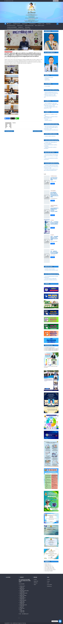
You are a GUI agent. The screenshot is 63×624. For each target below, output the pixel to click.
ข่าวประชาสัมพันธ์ (53, 190)
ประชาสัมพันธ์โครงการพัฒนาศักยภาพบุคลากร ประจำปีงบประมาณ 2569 (54, 194)
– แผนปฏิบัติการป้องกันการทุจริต (49, 268)
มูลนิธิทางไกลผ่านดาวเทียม (29, 25)
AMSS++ (35, 584)
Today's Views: (47, 565)
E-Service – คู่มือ (41, 23)
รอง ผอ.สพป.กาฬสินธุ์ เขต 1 (50, 52)
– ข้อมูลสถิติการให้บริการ (48, 120)
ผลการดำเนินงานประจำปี (11, 25)
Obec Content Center (39, 25)
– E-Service (46, 119)
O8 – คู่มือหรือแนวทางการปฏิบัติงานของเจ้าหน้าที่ (54, 252)
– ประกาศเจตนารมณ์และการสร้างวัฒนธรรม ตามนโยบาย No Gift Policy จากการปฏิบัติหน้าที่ (51, 156)
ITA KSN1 (35, 579)
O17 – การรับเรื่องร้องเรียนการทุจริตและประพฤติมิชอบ (54, 223)
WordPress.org (49, 586)
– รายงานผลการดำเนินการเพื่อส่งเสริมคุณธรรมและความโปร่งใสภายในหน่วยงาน (50, 279)
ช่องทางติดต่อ (27, 27)
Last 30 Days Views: (48, 568)
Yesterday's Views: (48, 566)
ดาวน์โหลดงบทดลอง (54, 176)
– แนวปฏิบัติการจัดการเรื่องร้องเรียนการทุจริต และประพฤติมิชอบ (50, 143)
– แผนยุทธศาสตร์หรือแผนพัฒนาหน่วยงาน (51, 92)
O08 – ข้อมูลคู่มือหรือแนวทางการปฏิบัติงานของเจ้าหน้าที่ (54, 238)
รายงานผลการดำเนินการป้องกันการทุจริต (51, 270)
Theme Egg (24, 623)
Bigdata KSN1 (36, 581)
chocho (12, 57)
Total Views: (47, 570)
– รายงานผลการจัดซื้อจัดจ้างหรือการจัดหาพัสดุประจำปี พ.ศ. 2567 (51, 107)
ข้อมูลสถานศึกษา (20, 25)
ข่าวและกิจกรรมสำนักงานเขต (8, 51)
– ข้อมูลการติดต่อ (47, 79)
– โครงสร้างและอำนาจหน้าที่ (48, 77)
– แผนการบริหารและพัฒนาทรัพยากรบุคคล (51, 126)
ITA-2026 (52, 220)
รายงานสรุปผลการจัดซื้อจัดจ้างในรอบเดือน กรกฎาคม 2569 (54, 210)
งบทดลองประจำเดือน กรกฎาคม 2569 (53, 178)
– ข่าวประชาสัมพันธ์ (47, 86)
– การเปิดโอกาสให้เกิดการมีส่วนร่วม (49, 136)
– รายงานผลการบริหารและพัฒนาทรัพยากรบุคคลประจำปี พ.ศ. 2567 (51, 128)
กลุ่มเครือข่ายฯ (20, 27)
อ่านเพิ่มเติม (52, 183)
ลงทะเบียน (48, 579)
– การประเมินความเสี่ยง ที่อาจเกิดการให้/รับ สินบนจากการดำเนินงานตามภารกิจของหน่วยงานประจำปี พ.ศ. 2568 (51, 166)
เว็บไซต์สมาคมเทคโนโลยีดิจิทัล (12, 27)
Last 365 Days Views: (49, 569)
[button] (45, 64)
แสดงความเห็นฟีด (49, 584)
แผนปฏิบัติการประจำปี (16, 23)
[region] (31, 12)
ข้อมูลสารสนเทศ (24, 23)
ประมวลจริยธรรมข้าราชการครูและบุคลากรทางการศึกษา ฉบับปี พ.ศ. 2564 (18, 29)
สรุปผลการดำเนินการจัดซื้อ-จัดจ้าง (54, 206)
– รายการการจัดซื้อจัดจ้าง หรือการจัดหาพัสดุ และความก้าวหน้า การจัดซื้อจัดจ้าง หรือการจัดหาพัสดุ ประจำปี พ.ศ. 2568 (51, 104)
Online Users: (47, 563)
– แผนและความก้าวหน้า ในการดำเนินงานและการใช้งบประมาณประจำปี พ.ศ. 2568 (51, 94)
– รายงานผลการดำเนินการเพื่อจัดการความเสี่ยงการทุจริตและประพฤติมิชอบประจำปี (51, 170)
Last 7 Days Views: (48, 567)
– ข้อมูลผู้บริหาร (46, 78)
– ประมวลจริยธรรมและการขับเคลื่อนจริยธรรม (51, 130)
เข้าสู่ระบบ (48, 581)
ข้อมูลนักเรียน (48, 23)
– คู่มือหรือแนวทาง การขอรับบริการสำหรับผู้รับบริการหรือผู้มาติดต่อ (50, 117)
